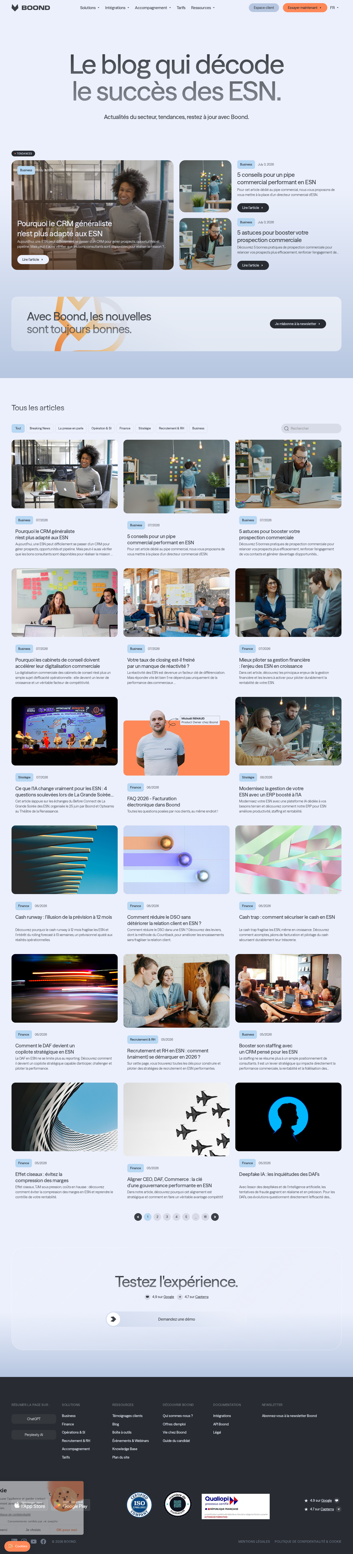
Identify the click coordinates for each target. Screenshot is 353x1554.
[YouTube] (34, 1541)
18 (205, 1217)
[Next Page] (215, 1217)
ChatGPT (34, 1419)
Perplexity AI (34, 1435)
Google (169, 1297)
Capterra (201, 1297)
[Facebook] (43, 1541)
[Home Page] (31, 7)
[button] (89, 7)
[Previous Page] (138, 1217)
